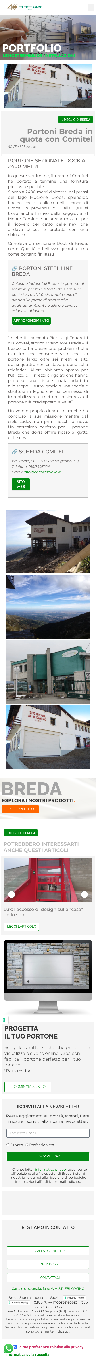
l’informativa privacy (50, 1169)
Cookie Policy (20, 1302)
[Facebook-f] (39, 1237)
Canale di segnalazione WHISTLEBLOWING (48, 1288)
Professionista (41, 1145)
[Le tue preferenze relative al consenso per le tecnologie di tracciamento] (4, 1020)
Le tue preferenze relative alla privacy (50, 1347)
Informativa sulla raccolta (27, 1354)
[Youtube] (48, 1237)
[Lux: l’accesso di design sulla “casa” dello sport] (48, 880)
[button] (91, 7)
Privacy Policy (75, 1297)
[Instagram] (57, 1237)
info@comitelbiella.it (42, 472)
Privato (16, 1145)
